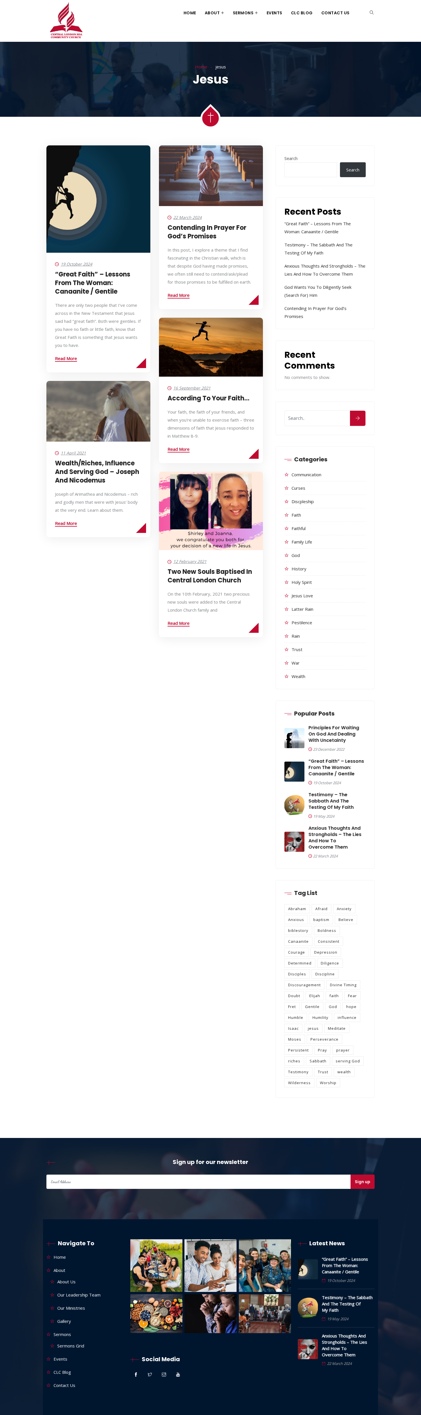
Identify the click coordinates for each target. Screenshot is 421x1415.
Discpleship (303, 501)
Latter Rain (302, 609)
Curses (298, 488)
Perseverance (324, 1039)
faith (334, 995)
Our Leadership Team (79, 1295)
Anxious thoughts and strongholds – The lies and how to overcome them (334, 837)
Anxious (296, 919)
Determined (300, 963)
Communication (306, 474)
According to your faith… (208, 398)
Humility (320, 1017)
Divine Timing (343, 984)
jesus (313, 1028)
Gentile (312, 1006)
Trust (297, 649)
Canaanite (298, 941)
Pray (322, 1050)
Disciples (297, 974)
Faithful (299, 528)
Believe (346, 919)
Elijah (314, 995)
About (212, 13)
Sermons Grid (70, 1346)
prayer (343, 1050)
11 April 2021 (73, 453)
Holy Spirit (302, 582)
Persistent (298, 1050)
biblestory (298, 930)
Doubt (294, 995)
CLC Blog (302, 13)
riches (294, 1061)
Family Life (302, 542)
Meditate (337, 1028)
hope (351, 1006)
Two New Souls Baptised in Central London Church (210, 576)
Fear (352, 995)
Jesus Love (302, 595)
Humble (295, 1017)
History (299, 569)
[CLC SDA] (65, 21)
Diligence (330, 963)
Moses (294, 1039)
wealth (298, 676)
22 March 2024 (187, 217)
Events (274, 13)
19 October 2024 (76, 264)
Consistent (328, 941)
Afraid (321, 908)
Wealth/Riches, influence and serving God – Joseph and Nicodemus (97, 472)
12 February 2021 (189, 561)
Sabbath (318, 1061)
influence (347, 1017)
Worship (328, 1082)
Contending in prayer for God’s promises (207, 232)
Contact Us (335, 13)
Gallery (64, 1321)
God (296, 555)
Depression (325, 952)
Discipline (325, 974)
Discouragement (304, 984)
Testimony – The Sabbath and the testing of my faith (331, 801)
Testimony (298, 1071)
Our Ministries (71, 1308)
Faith (296, 515)
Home (190, 13)
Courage (296, 952)
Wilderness (299, 1082)
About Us (66, 1281)
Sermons (243, 13)
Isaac (293, 1028)
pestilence (302, 622)
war (296, 663)
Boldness (327, 930)
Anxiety (344, 908)
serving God (348, 1061)
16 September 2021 (191, 388)
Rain (296, 636)
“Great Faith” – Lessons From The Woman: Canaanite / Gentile (92, 283)
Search (291, 158)
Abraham (297, 908)
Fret (292, 1006)
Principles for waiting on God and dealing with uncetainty (333, 734)
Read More (66, 358)
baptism (321, 919)
